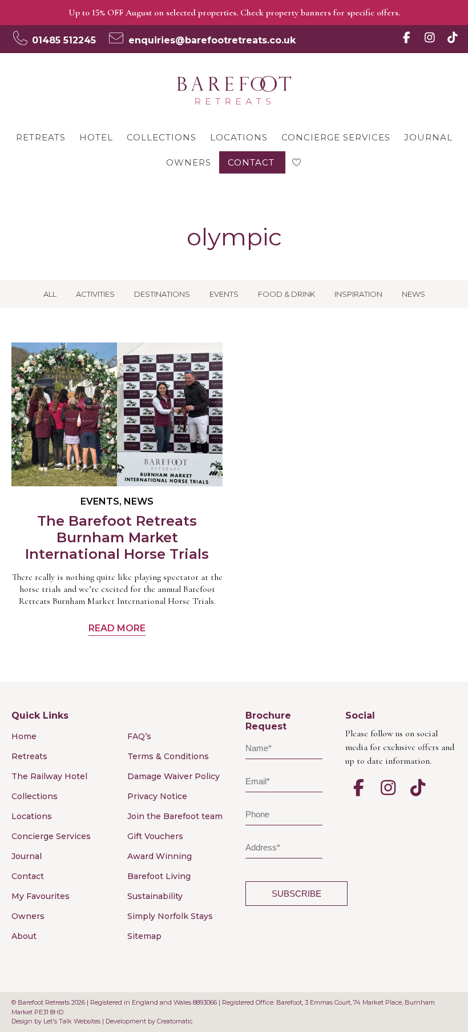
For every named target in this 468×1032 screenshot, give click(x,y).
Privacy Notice (157, 796)
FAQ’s (139, 736)
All (50, 294)
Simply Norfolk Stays (170, 916)
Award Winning (159, 856)
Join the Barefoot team (175, 816)
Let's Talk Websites (71, 1021)
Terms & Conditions (168, 756)
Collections (161, 137)
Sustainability (155, 896)
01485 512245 (64, 40)
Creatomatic (175, 1021)
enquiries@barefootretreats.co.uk (212, 40)
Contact (251, 162)
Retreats (41, 137)
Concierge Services (335, 137)
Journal (428, 137)
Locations (239, 137)
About (24, 936)
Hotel (96, 137)
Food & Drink (286, 294)
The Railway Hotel (49, 776)
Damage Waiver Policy (173, 776)
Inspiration (358, 294)
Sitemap (144, 936)
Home (24, 736)
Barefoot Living (159, 876)
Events (224, 294)
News (413, 294)
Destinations (162, 294)
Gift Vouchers (155, 836)
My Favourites (40, 896)
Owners (188, 162)
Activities (95, 294)
